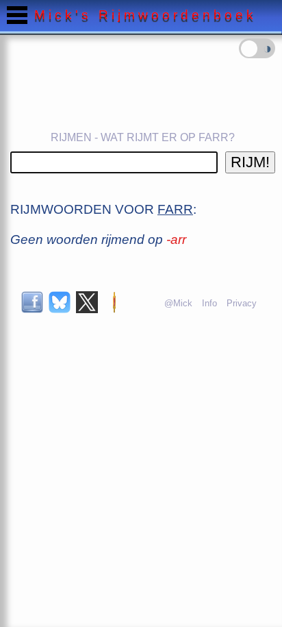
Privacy (242, 303)
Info (209, 303)
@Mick (178, 303)
